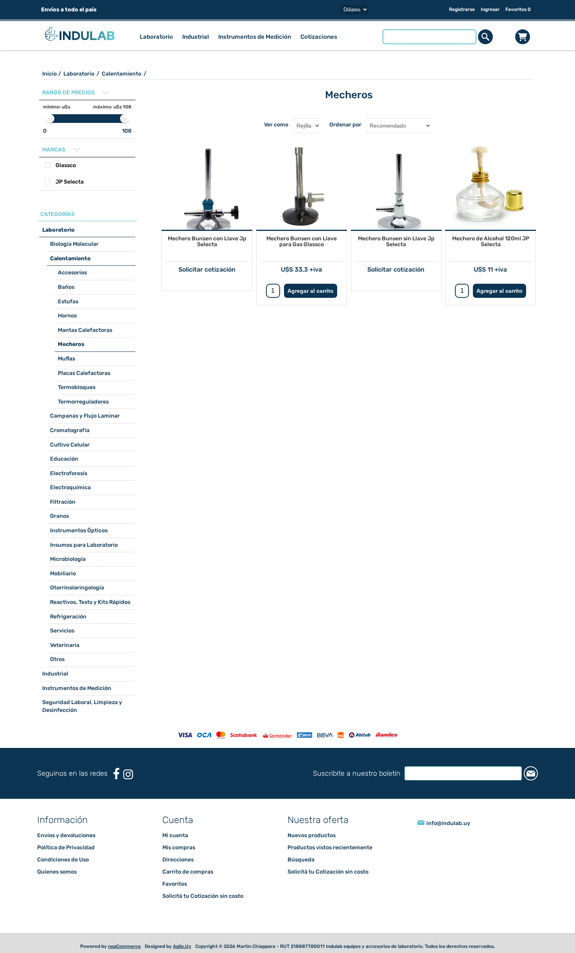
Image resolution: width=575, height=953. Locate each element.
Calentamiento (70, 258)
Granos (59, 516)
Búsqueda (301, 859)
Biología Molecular (74, 244)
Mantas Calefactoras (85, 330)
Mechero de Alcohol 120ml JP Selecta (490, 241)
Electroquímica (70, 487)
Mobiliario (63, 573)
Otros (57, 659)
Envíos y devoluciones (66, 835)
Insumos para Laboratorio (84, 545)
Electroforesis (68, 473)
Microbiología (68, 559)
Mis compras (178, 847)
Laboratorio (58, 230)
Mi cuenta (175, 835)
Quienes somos (57, 871)
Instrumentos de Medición (76, 688)
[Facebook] (116, 773)
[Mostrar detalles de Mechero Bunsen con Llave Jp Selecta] (207, 184)
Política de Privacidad (66, 847)
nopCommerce (124, 946)
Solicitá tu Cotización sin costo (202, 896)
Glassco (66, 165)
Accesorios (72, 272)
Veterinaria (64, 645)
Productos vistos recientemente (330, 847)
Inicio (49, 73)
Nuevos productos (312, 835)
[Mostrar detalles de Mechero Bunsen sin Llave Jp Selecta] (396, 184)
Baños (66, 287)
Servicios (62, 630)
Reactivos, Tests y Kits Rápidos (90, 602)
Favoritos (174, 884)
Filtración (62, 502)
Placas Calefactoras (84, 373)
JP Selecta (70, 181)
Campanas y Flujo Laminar (85, 416)
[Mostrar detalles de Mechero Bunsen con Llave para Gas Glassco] (301, 184)
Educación (64, 459)
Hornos (67, 315)
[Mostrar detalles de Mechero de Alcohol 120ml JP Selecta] (490, 184)
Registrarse (462, 9)
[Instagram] (128, 774)
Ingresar (490, 9)
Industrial (55, 673)
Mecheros (71, 344)
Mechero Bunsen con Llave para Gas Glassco (301, 241)
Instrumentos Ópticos (79, 530)
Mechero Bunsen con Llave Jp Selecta (207, 241)
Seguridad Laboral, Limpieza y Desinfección (82, 706)
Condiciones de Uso (63, 859)
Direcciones (178, 859)
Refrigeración (68, 616)
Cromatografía (70, 430)
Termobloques (76, 387)
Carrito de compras (522, 36)
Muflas (66, 358)
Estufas (68, 301)
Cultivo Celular (70, 444)
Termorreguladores (83, 401)
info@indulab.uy (448, 823)
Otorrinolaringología (77, 587)
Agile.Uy (182, 946)
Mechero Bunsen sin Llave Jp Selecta (396, 241)
